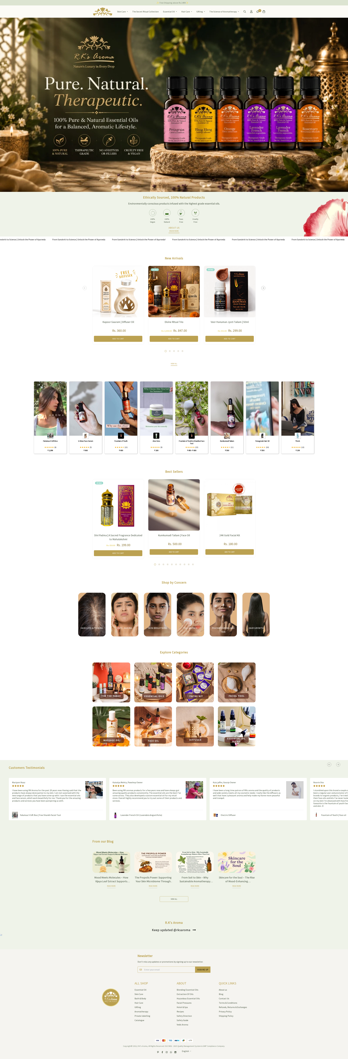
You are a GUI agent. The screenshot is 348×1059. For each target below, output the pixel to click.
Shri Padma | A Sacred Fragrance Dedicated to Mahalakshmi (118, 537)
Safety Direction (184, 1016)
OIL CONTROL (190, 628)
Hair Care (185, 11)
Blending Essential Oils (187, 989)
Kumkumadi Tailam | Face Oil (174, 535)
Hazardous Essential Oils (188, 998)
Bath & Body (140, 998)
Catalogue (139, 1020)
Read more (111, 886)
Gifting (199, 11)
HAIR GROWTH (256, 628)
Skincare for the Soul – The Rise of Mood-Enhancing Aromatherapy (237, 881)
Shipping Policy (226, 1016)
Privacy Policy (225, 1011)
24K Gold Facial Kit (229, 535)
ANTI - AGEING (124, 628)
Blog (221, 994)
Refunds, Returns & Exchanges (233, 1007)
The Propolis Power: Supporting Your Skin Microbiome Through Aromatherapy (153, 881)
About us (223, 989)
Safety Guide (182, 1020)
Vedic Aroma (182, 1024)
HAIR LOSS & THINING (92, 628)
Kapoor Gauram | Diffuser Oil (118, 322)
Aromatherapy (141, 1011)
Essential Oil (169, 11)
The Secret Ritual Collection (145, 11)
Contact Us (224, 998)
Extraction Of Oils (185, 994)
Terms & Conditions (228, 1002)
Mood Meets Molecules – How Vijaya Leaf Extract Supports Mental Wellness (111, 881)
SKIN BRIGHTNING (157, 628)
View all (174, 899)
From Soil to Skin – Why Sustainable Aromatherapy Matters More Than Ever (195, 881)
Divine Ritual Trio (174, 322)
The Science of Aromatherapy (223, 11)
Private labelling (142, 1016)
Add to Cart (174, 552)
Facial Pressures (184, 1002)
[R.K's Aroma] (102, 11)
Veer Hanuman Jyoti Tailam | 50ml (230, 322)
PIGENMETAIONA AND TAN (223, 630)
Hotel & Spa (182, 1007)
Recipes (180, 1011)
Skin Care (121, 11)
